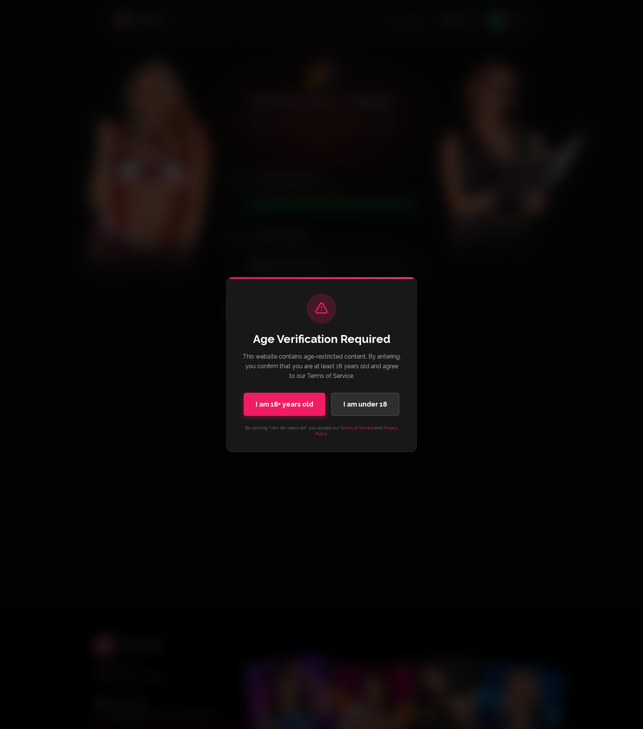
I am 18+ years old (284, 404)
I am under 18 (365, 404)
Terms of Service (357, 427)
